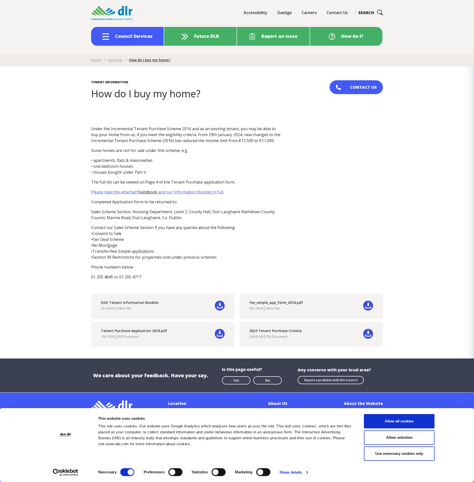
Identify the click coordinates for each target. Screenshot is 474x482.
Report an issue (279, 36)
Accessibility (255, 12)
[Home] (112, 13)
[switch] (175, 472)
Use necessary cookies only (399, 453)
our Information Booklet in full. (191, 192)
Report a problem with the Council (330, 380)
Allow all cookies (399, 421)
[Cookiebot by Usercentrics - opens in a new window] (65, 472)
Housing (115, 60)
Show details (290, 472)
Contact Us (337, 12)
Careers (309, 12)
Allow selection (399, 437)
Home (96, 60)
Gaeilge (284, 12)
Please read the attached (114, 192)
